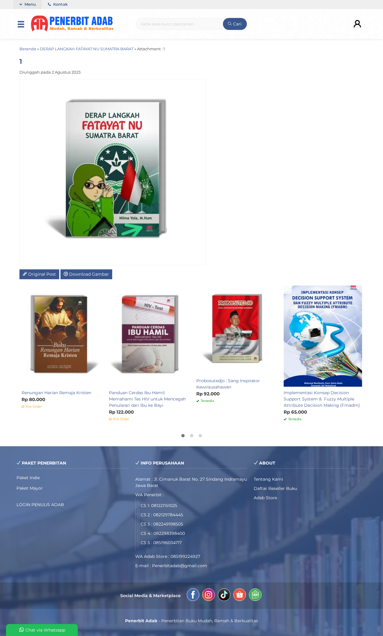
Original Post (41, 274)
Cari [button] (236, 24)
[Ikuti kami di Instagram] (208, 595)
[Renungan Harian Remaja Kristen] (61, 336)
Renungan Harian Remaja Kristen (56, 392)
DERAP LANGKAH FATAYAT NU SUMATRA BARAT (86, 49)
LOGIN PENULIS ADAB (40, 504)
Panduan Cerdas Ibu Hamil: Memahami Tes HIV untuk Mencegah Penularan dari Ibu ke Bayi (147, 399)
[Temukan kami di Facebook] (193, 595)
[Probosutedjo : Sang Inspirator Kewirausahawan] (235, 330)
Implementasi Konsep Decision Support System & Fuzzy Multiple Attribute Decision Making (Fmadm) (322, 399)
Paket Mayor (29, 488)
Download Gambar (88, 274)
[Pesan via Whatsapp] (201, 289)
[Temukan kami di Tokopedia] (255, 595)
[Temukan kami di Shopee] (239, 595)
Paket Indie (28, 477)
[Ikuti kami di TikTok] (224, 595)
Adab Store (265, 497)
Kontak (60, 4)
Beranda (27, 49)
